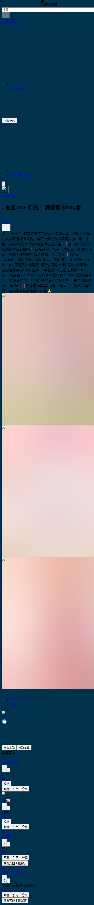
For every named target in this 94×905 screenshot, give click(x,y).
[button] (10, 21)
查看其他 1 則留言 (15, 863)
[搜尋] (6, 15)
